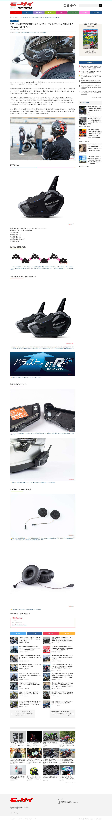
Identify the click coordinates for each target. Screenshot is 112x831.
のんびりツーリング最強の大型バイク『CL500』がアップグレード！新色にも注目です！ (29, 684)
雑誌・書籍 (96, 12)
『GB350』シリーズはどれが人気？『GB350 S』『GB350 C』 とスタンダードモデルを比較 (30, 657)
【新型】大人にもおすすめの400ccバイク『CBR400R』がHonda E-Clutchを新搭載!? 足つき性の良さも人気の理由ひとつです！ (62, 666)
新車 (27, 12)
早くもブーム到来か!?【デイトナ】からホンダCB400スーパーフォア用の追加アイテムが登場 (95, 121)
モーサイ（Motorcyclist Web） (22, 819)
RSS (17, 813)
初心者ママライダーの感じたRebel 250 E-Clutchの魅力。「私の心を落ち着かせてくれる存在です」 (30, 675)
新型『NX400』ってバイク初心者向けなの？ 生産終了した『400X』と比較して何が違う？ (62, 693)
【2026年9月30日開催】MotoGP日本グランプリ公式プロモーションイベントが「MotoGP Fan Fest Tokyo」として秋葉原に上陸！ (90, 134)
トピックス (16, 12)
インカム (37, 32)
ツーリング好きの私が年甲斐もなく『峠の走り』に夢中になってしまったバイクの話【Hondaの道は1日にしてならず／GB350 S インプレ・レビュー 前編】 (29, 703)
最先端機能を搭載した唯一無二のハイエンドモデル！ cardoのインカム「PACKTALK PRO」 (61, 713)
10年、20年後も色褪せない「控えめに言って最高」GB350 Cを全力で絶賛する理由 (62, 702)
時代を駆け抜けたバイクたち (65, 801)
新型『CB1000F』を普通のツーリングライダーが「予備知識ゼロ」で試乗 (30, 665)
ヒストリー (73, 12)
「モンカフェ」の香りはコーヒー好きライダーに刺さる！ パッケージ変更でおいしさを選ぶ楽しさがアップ (23, 713)
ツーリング (61, 12)
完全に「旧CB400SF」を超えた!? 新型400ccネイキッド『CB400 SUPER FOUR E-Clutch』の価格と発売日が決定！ (29, 648)
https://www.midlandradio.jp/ (19, 624)
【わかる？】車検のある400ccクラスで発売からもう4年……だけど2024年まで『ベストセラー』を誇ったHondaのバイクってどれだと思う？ (62, 684)
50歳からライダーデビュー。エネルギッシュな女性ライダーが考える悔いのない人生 (30, 693)
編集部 (44, 32)
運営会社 (80, 819)
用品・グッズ (39, 12)
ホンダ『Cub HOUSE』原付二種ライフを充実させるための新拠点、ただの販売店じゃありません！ (62, 657)
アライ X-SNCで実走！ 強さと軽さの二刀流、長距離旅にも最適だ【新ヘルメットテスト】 (94, 109)
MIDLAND (32, 32)
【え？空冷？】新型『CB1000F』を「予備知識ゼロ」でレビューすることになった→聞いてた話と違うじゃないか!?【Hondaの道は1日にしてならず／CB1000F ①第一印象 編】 (62, 675)
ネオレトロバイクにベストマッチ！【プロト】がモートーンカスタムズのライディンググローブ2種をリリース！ (94, 147)
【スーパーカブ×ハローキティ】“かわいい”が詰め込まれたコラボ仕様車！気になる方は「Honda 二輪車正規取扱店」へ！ (62, 648)
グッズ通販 (84, 12)
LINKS (28, 32)
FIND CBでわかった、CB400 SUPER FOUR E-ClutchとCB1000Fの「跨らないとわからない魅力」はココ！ (29, 639)
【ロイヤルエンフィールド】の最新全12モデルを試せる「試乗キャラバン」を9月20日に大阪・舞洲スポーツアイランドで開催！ (94, 160)
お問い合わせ (99, 819)
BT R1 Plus (24, 32)
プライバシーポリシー (89, 819)
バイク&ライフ (50, 12)
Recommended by (95, 97)
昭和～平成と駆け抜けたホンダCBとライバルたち (68, 803)
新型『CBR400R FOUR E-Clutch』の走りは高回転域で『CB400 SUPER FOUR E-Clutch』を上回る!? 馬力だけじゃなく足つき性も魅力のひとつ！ (62, 639)
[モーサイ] (21, 8)
